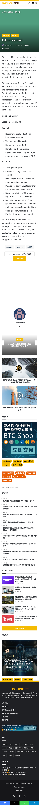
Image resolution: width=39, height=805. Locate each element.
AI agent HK (31, 473)
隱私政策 (5, 706)
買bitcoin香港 (17, 465)
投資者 (5, 751)
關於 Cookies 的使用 (9, 710)
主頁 (5, 12)
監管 (27, 751)
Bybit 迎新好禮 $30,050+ (10, 487)
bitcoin (5, 744)
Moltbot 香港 (7, 480)
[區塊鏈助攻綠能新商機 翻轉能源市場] (8, 590)
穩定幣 (34, 751)
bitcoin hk (17, 461)
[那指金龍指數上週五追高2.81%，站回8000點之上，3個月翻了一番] (8, 580)
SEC (4, 748)
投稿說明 (5, 717)
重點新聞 (17, 12)
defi (11, 744)
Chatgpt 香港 (27, 679)
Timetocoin (8, 45)
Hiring (20, 247)
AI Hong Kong (7, 679)
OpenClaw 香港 (8, 473)
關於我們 (5, 703)
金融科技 (18, 755)
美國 (4, 755)
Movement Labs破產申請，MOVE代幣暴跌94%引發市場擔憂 (19, 345)
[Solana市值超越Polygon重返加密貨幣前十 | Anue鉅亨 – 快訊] (8, 619)
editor (10, 247)
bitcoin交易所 (28, 461)
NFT (31, 744)
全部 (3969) (19, 628)
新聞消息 (11, 12)
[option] (19, 343)
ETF (16, 744)
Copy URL (19, 259)
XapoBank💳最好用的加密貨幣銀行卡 (13, 774)
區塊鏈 (26, 748)
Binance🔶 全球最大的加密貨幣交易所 (14, 772)
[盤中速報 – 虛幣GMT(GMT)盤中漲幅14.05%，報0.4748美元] (8, 610)
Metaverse (24, 744)
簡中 (21, 790)
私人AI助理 (6, 477)
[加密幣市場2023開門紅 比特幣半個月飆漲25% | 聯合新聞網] (8, 600)
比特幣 (12, 751)
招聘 (30, 247)
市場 (32, 748)
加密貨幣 (18, 748)
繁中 (17, 790)
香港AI (17, 679)
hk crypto (6, 465)
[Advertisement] (19, 285)
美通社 (10, 755)
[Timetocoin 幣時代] (10, 3)
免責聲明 (5, 720)
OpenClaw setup (19, 477)
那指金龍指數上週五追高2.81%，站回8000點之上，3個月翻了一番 (25, 579)
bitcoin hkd (7, 461)
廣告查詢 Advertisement (10, 713)
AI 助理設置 (20, 473)
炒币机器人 (20, 751)
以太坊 (10, 748)
